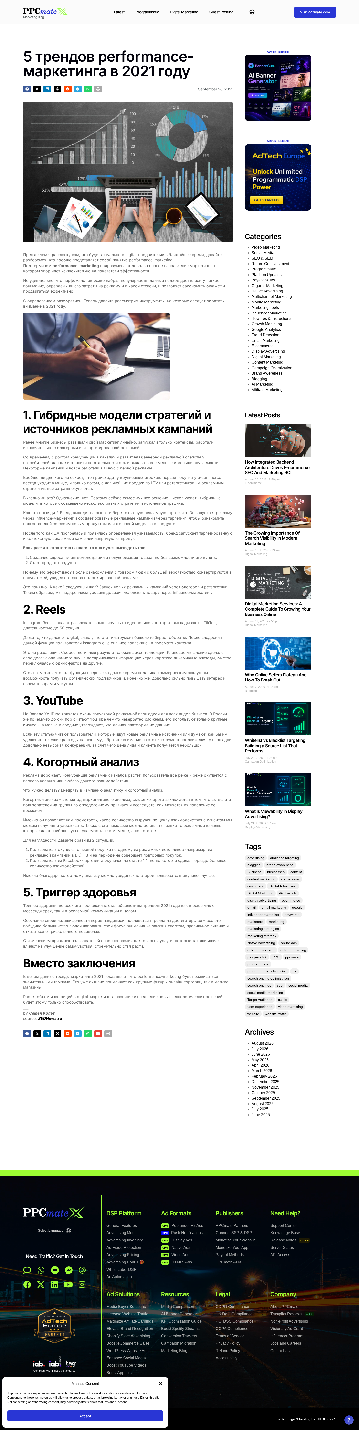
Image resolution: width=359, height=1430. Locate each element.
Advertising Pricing (122, 1255)
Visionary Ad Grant (286, 1329)
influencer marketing (263, 914)
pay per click (257, 957)
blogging (254, 865)
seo (280, 985)
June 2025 (261, 1115)
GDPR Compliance (232, 1307)
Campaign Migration (178, 1343)
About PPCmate (284, 1307)
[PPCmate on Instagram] (82, 1284)
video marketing (290, 1007)
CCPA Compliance (232, 1329)
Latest (119, 12)
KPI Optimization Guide (181, 1321)
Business (254, 872)
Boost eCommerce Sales (128, 1343)
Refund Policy (228, 1351)
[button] (160, 1383)
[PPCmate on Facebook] (27, 1284)
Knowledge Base (285, 1233)
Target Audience (259, 1000)
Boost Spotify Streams (180, 1329)
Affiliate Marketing (267, 390)
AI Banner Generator (179, 1314)
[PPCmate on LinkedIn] (54, 1284)
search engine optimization (268, 978)
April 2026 (260, 1065)
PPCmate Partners (232, 1225)
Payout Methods (230, 1255)
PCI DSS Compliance (234, 1321)
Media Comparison (177, 1307)
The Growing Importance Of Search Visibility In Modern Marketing (272, 538)
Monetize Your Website (236, 1240)
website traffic (275, 1014)
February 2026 (264, 1076)
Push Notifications (182, 1233)
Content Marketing (267, 362)
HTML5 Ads (177, 1262)
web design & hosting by (296, 1419)
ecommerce (291, 900)
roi (294, 971)
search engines (259, 985)
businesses (276, 872)
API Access (280, 1255)
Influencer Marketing (269, 313)
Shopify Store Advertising (128, 1336)
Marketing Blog (174, 1351)
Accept (85, 1416)
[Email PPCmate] (82, 1270)
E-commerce (263, 346)
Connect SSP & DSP (234, 1233)
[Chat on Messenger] (69, 1270)
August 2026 (263, 1043)
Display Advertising (268, 351)
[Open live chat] (27, 1270)
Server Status (282, 1247)
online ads (289, 943)
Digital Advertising (283, 886)
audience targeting (284, 858)
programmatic (258, 964)
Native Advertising (267, 291)
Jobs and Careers (285, 1343)
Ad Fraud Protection (123, 1247)
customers (255, 886)
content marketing (261, 879)
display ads (287, 893)
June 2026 (261, 1054)
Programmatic (147, 12)
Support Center (283, 1225)
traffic (282, 1000)
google (297, 907)
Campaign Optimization (272, 368)
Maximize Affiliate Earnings (129, 1321)
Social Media (263, 253)
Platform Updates (267, 275)
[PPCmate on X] (41, 1284)
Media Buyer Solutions (126, 1307)
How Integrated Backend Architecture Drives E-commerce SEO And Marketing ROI (277, 467)
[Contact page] (55, 1270)
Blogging (259, 379)
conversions (290, 879)
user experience (259, 1007)
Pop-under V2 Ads (182, 1225)
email (251, 907)
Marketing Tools (265, 307)
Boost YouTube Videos (126, 1365)
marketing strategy (261, 936)
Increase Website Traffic (127, 1314)
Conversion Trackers (179, 1336)
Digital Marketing (184, 12)
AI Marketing (262, 384)
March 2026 (262, 1071)
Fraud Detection (265, 335)
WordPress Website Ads (127, 1351)
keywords (292, 914)
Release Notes (289, 1240)
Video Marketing (266, 247)
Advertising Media (122, 1233)
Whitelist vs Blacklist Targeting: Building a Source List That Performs (276, 745)
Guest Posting (221, 12)
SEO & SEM (262, 258)
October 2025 (263, 1093)
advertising (255, 858)
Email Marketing (266, 340)
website (253, 1014)
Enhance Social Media (126, 1358)
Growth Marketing (267, 324)
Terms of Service (230, 1336)
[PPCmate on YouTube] (68, 1284)
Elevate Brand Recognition (129, 1329)
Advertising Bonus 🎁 (125, 1262)
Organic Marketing (267, 286)
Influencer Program (286, 1336)
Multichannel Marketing (272, 296)
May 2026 (260, 1060)
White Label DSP (121, 1269)
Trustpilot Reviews (291, 1314)
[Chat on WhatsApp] (41, 1270)
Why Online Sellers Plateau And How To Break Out (276, 677)
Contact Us (280, 1351)
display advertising (261, 900)
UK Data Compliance (234, 1314)
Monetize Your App (232, 1247)
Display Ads (177, 1240)
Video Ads (175, 1255)
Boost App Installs (121, 1373)
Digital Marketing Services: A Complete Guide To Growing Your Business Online (277, 609)
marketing (276, 922)
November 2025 (265, 1087)
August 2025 (263, 1104)
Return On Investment (270, 264)
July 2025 (260, 1109)
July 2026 (260, 1049)
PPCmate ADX (229, 1262)
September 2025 (266, 1098)
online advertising (261, 950)
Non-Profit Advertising (289, 1321)
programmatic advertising (267, 971)
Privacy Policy (228, 1343)
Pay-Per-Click (264, 280)
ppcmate (292, 957)
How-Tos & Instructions (271, 318)
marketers (255, 922)
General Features (121, 1225)
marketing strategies (263, 929)
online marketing (293, 950)
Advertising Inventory (124, 1240)
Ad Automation (119, 1277)
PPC (276, 957)
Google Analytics (266, 329)
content (296, 872)
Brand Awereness (267, 373)
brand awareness (279, 865)
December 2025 (265, 1082)
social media (298, 985)
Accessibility (226, 1358)
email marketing (274, 907)
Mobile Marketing (266, 302)
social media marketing (265, 992)
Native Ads (176, 1247)
